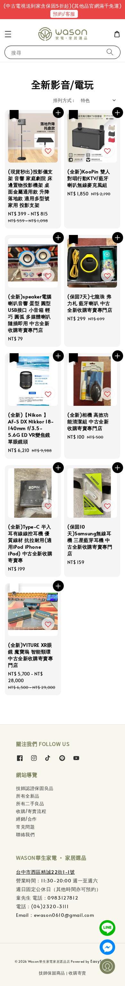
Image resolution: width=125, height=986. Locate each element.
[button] (8, 34)
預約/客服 (64, 13)
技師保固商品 (52, 973)
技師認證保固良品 (35, 788)
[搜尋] (110, 52)
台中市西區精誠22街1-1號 (45, 871)
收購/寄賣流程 (31, 811)
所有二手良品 (30, 803)
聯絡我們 (25, 834)
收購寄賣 (77, 973)
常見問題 (25, 827)
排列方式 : (63, 100)
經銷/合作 (26, 819)
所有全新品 (27, 796)
